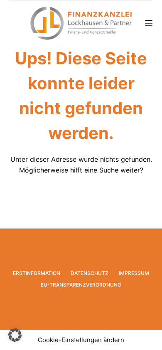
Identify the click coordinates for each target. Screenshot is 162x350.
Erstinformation (36, 273)
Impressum (134, 273)
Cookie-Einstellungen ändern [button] (81, 340)
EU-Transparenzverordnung (81, 285)
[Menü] (148, 23)
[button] (15, 335)
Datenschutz (89, 273)
